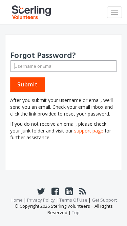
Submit (27, 84)
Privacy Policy (41, 200)
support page (88, 130)
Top (76, 212)
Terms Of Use (73, 200)
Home (16, 200)
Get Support (104, 200)
